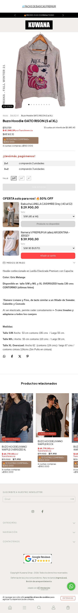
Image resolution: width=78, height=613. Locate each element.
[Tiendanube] (39, 589)
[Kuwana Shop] (10, 607)
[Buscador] (39, 607)
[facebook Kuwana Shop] (42, 511)
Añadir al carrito (48, 255)
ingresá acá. (61, 578)
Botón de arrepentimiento (39, 581)
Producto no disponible (48, 224)
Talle (5, 178)
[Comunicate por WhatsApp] (71, 586)
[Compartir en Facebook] (12, 356)
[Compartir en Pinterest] (27, 356)
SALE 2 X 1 (14, 116)
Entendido (68, 598)
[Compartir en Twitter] (20, 356)
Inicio (5, 116)
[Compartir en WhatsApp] (4, 356)
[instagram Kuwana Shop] (33, 511)
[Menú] (24, 607)
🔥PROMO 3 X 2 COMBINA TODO (39, 15)
